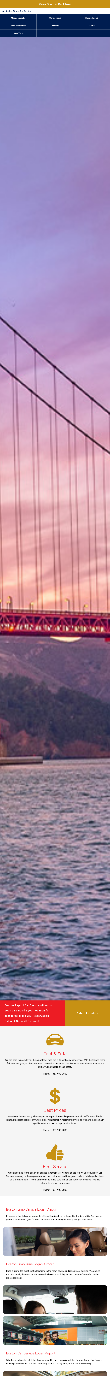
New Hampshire (18, 26)
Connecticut (55, 18)
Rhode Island (91, 18)
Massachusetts (18, 18)
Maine (92, 26)
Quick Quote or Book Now (55, 4)
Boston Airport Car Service (18, 11)
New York (18, 33)
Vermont (55, 26)
